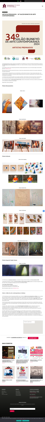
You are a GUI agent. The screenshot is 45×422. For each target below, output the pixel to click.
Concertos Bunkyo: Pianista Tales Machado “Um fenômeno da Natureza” (8, 361)
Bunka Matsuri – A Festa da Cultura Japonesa (36, 361)
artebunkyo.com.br (8, 68)
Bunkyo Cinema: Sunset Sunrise (7, 380)
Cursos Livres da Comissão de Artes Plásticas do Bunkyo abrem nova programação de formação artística (22, 361)
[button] (42, 6)
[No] (43, 419)
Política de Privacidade (22, 419)
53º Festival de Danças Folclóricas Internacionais (22, 380)
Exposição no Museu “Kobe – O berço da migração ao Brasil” (36, 381)
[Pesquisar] (43, 1)
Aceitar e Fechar (19, 420)
